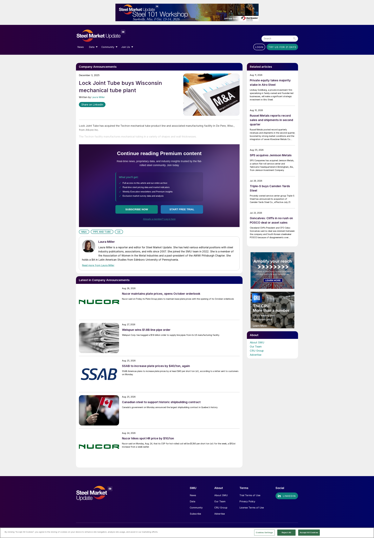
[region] (187, 533)
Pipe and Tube (102, 231)
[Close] (369, 532)
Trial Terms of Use (249, 495)
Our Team (256, 346)
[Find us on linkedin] (287, 495)
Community (196, 507)
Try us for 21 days (282, 47)
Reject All (286, 532)
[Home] (107, 35)
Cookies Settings (264, 532)
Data (192, 501)
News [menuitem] (80, 47)
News (193, 495)
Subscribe (195, 513)
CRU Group (257, 350)
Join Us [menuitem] (125, 47)
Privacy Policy (247, 501)
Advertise (255, 354)
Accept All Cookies (309, 532)
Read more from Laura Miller (98, 265)
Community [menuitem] (107, 47)
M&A (84, 231)
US (118, 231)
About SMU (257, 342)
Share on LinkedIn (92, 104)
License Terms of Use (251, 507)
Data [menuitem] (91, 47)
